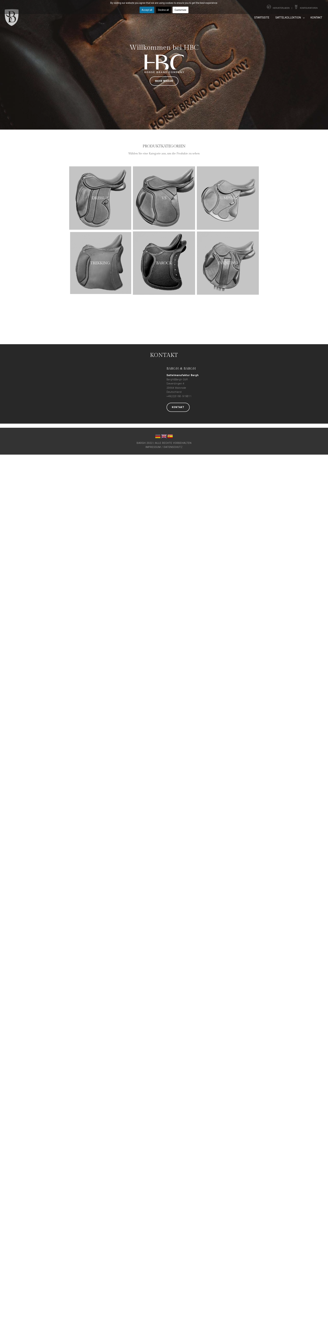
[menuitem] (261, 17)
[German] (158, 437)
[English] (164, 437)
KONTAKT (178, 407)
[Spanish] (170, 437)
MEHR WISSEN (164, 81)
